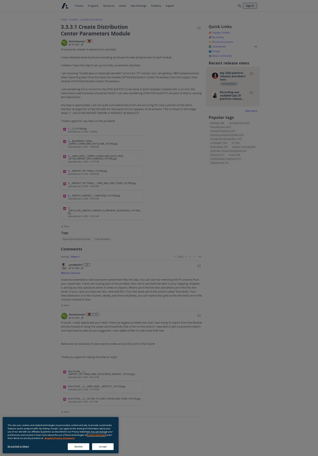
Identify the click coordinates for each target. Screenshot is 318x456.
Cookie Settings (96, 434)
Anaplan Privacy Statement (60, 438)
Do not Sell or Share (18, 446)
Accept (103, 446)
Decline (79, 446)
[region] (61, 435)
